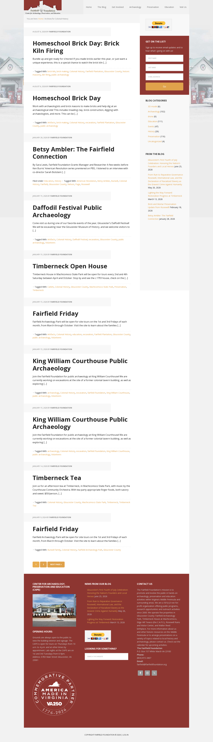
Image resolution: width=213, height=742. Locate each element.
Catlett (51, 286)
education (77, 334)
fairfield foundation (96, 392)
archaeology (53, 392)
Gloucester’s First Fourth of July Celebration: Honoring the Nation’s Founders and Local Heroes (164, 163)
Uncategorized (155, 141)
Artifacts (51, 122)
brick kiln (51, 71)
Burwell (114, 181)
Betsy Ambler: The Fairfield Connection (73, 152)
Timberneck (38, 290)
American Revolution (86, 181)
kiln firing (46, 74)
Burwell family (54, 549)
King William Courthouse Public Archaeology (80, 364)
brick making (62, 71)
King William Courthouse (117, 392)
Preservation (120, 286)
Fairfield (44, 184)
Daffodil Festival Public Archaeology (67, 211)
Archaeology (154, 111)
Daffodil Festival (80, 239)
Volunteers (50, 242)
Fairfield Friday (55, 313)
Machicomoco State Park (101, 286)
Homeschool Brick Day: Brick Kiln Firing (76, 46)
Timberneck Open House (70, 266)
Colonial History (77, 71)
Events (151, 126)
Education (48, 181)
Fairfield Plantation (94, 71)
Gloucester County (113, 71)
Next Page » (56, 564)
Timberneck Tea (57, 478)
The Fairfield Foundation (43, 7)
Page (77, 184)
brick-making (62, 122)
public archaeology (60, 74)
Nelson (71, 184)
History (58, 181)
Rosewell (85, 184)
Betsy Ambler (103, 181)
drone (150, 116)
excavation (90, 122)
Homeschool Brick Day (67, 98)
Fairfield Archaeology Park (90, 549)
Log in (126, 735)
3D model (152, 106)
